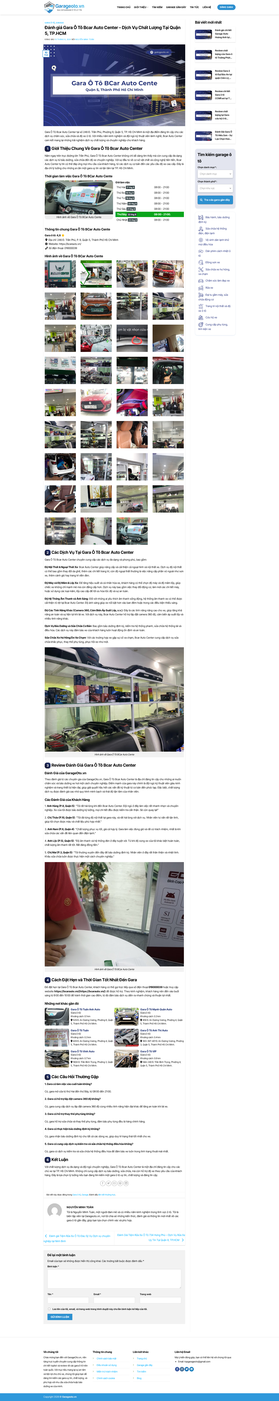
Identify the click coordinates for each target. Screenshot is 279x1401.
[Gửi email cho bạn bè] (114, 1183)
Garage (60, 23)
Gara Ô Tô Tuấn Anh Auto (85, 1009)
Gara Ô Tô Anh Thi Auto (154, 1030)
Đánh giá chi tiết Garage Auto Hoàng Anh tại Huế (223, 34)
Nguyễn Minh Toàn (84, 39)
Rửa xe (209, 287)
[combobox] (215, 174)
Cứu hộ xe (211, 317)
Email (97, 1294)
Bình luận (53, 1266)
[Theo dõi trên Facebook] (177, 1369)
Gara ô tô (50, 23)
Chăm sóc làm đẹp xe (217, 280)
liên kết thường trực (106, 1194)
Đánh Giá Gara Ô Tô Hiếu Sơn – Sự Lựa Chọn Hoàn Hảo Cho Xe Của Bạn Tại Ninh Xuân (223, 135)
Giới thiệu (140, 7)
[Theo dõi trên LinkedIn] (191, 1369)
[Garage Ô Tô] (64, 7)
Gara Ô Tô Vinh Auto (82, 1051)
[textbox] (215, 174)
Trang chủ (123, 7)
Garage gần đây (176, 7)
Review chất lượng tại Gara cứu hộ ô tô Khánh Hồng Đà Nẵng (223, 115)
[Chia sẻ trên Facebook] (102, 1183)
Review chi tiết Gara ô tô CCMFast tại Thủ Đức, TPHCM (223, 95)
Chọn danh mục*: (207, 167)
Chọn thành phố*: (207, 181)
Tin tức (194, 7)
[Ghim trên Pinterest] (120, 1183)
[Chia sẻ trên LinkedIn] (126, 1183)
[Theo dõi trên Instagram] (182, 1369)
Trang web (145, 1294)
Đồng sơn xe (212, 262)
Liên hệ (207, 7)
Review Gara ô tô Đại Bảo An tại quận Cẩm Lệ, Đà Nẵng (223, 74)
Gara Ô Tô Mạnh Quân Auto (156, 1009)
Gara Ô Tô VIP (148, 1051)
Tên (50, 1294)
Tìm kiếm (157, 7)
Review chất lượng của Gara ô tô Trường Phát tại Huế (223, 54)
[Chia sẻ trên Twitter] (108, 1183)
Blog (139, 1378)
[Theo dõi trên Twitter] (187, 1369)
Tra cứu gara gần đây (217, 199)
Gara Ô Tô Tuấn (80, 1030)
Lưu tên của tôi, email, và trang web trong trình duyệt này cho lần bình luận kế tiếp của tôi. (99, 1309)
